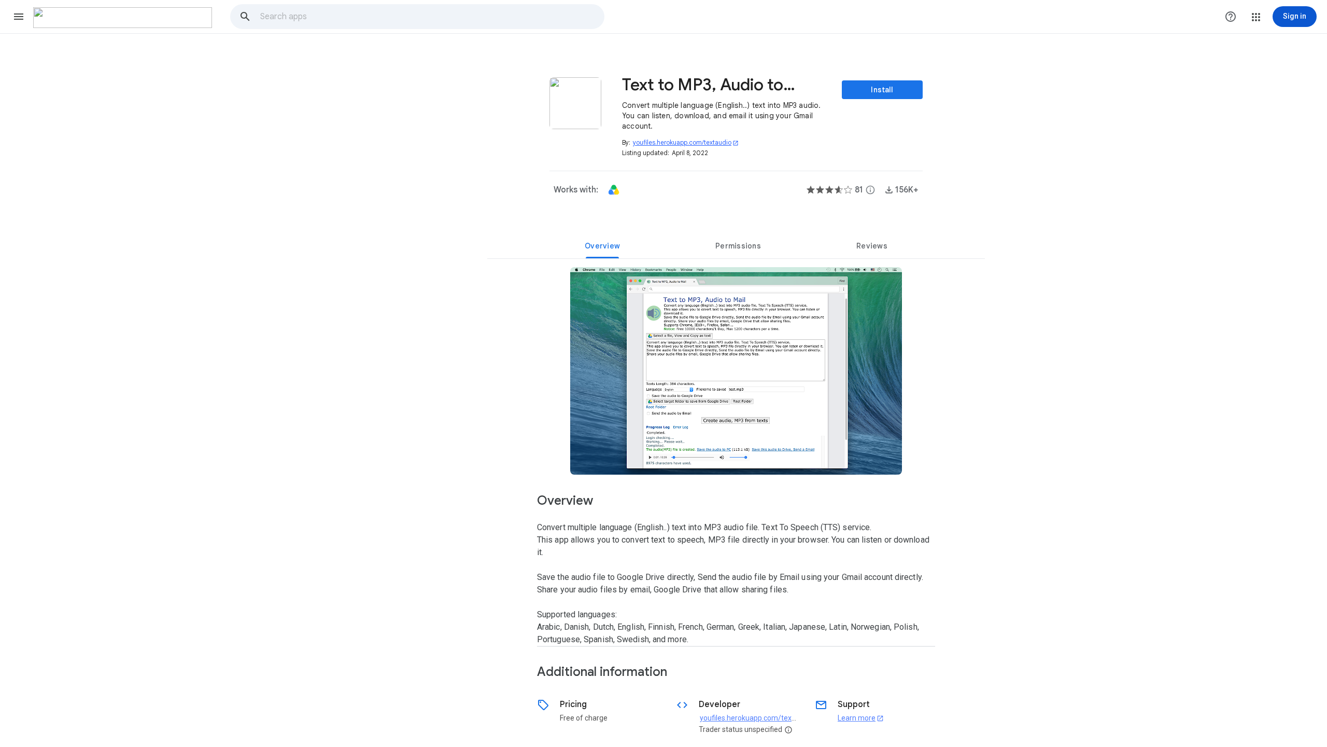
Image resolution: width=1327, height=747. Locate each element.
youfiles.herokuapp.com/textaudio (686, 142)
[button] (18, 16)
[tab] (602, 245)
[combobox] (432, 17)
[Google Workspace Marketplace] (122, 17)
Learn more (861, 718)
